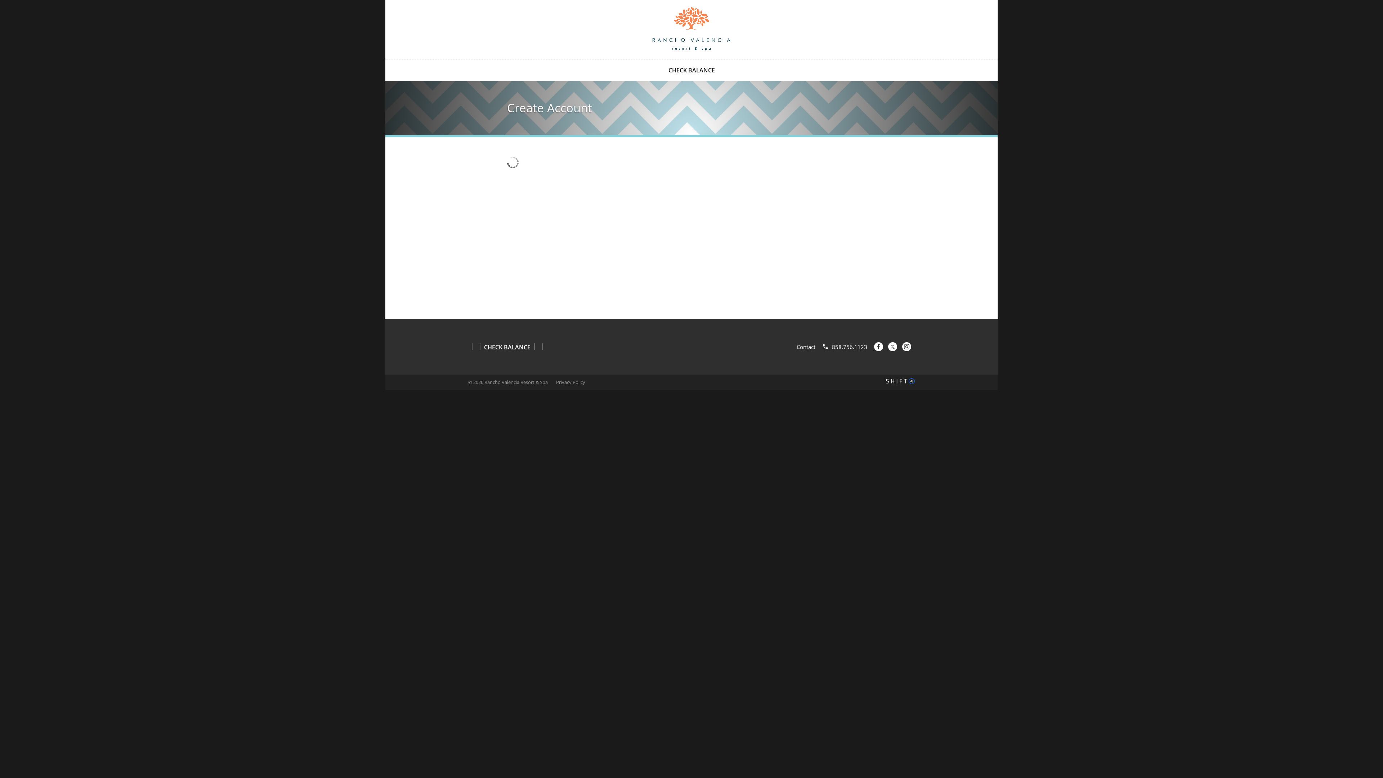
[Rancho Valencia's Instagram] (906, 346)
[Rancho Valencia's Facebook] (878, 346)
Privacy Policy (570, 382)
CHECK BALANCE (691, 70)
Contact (806, 347)
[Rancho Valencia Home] (691, 28)
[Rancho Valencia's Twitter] (892, 346)
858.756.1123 (849, 347)
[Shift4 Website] (900, 381)
